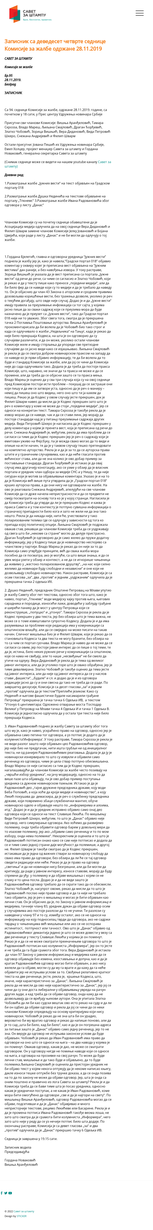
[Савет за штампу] (31, 22)
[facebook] (1, 1193)
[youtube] (10, 1193)
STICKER (21, 1216)
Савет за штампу (24, 1211)
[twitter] (5, 1193)
